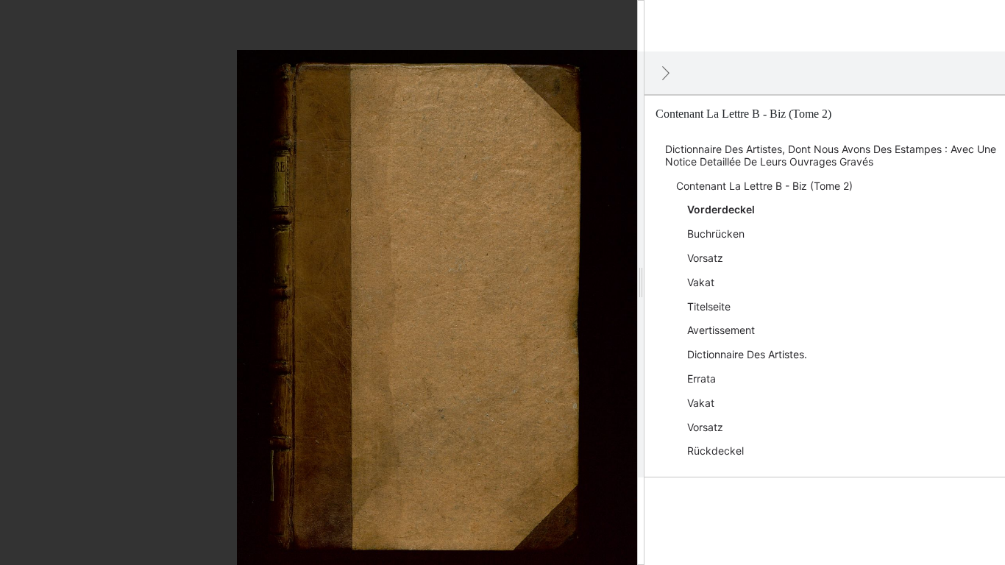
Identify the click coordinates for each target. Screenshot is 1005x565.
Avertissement (721, 330)
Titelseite (709, 306)
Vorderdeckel (721, 209)
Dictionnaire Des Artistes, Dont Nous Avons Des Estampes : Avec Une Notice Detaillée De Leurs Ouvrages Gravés (830, 155)
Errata (701, 378)
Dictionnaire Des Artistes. (747, 354)
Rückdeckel (715, 450)
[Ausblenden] (666, 73)
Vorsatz (705, 258)
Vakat (700, 282)
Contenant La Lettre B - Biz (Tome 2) (764, 186)
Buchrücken (716, 233)
